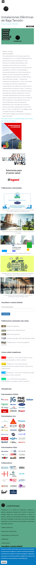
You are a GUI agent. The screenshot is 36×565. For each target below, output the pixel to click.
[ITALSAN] (29, 399)
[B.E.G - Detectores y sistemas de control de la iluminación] (4, 411)
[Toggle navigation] (3, 1)
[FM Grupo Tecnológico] (4, 426)
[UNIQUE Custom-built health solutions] (13, 486)
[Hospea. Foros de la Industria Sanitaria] (4, 474)
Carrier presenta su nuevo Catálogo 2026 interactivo (18, 253)
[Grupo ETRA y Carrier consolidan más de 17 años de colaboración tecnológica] (18, 222)
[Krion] (13, 426)
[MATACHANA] (4, 451)
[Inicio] (5, 8)
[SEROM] (13, 411)
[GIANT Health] (4, 492)
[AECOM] (21, 457)
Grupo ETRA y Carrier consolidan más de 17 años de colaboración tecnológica (18, 232)
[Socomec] (13, 430)
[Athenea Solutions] (13, 492)
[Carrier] (21, 404)
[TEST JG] (13, 451)
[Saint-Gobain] (13, 407)
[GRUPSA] (21, 426)
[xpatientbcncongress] (21, 480)
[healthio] (21, 474)
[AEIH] (4, 467)
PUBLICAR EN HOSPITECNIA (8, 531)
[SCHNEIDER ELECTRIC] (4, 404)
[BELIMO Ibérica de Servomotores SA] (13, 457)
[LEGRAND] (21, 411)
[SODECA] (21, 430)
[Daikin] (21, 421)
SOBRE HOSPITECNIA (7, 527)
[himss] (21, 467)
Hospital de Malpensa (13, 326)
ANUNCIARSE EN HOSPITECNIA (9, 535)
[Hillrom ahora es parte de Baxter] (13, 404)
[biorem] (13, 474)
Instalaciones (6, 30)
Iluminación (5, 34)
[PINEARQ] (21, 399)
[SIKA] (13, 421)
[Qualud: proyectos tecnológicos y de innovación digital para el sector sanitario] (4, 442)
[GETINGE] (21, 451)
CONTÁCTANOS (5, 543)
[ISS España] (13, 434)
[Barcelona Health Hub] (4, 486)
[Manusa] (21, 434)
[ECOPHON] (4, 430)
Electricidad (6, 32)
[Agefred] (4, 407)
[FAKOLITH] (13, 442)
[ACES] (21, 486)
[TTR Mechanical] (4, 454)
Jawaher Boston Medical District (16, 330)
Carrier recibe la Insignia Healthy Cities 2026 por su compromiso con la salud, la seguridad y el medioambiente (18, 210)
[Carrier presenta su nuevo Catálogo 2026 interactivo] (18, 243)
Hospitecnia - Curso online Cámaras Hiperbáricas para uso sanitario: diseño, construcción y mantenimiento (17, 366)
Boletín (20, 302)
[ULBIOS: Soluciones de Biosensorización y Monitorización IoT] (21, 454)
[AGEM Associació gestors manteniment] (13, 467)
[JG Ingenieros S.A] (13, 399)
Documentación (6, 36)
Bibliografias (6, 39)
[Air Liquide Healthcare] (4, 399)
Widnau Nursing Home (13, 334)
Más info (24, 558)
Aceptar (4, 562)
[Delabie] (21, 407)
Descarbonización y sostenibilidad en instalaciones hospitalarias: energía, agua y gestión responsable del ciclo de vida (18, 274)
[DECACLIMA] (4, 434)
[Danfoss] (4, 438)
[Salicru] (21, 442)
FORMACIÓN (4, 539)
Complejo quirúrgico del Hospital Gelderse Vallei (21, 338)
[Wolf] (4, 457)
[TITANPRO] (13, 454)
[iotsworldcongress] (13, 480)
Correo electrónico (7, 307)
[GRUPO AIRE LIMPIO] (4, 421)
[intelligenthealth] (4, 480)
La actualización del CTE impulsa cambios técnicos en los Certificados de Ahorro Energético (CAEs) (18, 295)
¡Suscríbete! (5, 314)
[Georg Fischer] (13, 438)
